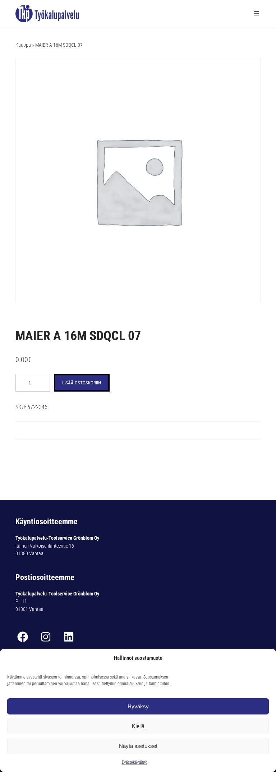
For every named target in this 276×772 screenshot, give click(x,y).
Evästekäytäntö (134, 762)
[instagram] (45, 637)
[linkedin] (68, 637)
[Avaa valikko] (256, 13)
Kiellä (138, 726)
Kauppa (23, 45)
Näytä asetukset (138, 746)
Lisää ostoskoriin (81, 382)
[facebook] (22, 637)
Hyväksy (138, 706)
